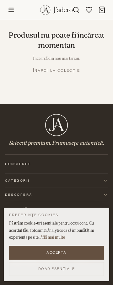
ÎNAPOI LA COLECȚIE (56, 70)
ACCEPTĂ (56, 252)
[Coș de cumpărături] (101, 10)
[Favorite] (89, 10)
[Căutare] (76, 10)
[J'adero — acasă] (56, 10)
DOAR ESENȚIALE (56, 269)
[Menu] (11, 10)
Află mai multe (52, 237)
